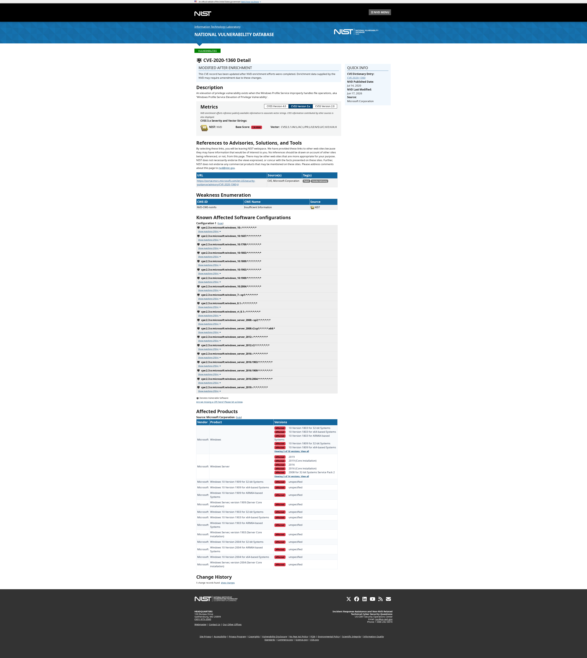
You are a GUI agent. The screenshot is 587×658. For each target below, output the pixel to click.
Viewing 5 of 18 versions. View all (291, 451)
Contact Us (214, 624)
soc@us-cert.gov (384, 619)
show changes (228, 582)
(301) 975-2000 (202, 619)
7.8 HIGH (256, 127)
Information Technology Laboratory (217, 27)
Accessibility (220, 636)
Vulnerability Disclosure (274, 636)
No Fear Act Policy (298, 636)
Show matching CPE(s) (208, 231)
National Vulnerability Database (234, 34)
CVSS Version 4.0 (276, 106)
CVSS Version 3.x (300, 106)
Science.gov (301, 639)
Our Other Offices (232, 624)
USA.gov (314, 639)
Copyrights (254, 636)
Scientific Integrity (351, 636)
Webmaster (200, 624)
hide (220, 223)
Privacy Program (237, 636)
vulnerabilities (207, 50)
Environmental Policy (329, 636)
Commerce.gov (285, 639)
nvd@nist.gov (227, 168)
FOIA (312, 636)
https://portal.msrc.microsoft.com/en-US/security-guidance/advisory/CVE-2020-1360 (226, 182)
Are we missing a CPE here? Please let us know (219, 402)
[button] (380, 12)
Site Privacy (205, 636)
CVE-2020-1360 (356, 77)
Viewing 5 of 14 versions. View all (291, 476)
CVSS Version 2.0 (324, 106)
